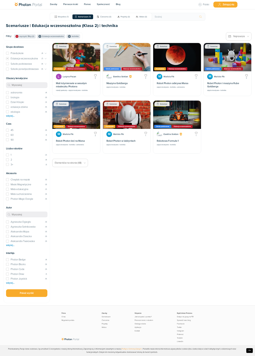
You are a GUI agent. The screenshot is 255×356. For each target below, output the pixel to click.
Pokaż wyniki (27, 293)
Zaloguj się (228, 4)
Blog (118, 4)
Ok (249, 350)
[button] (26, 53)
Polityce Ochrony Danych (132, 349)
